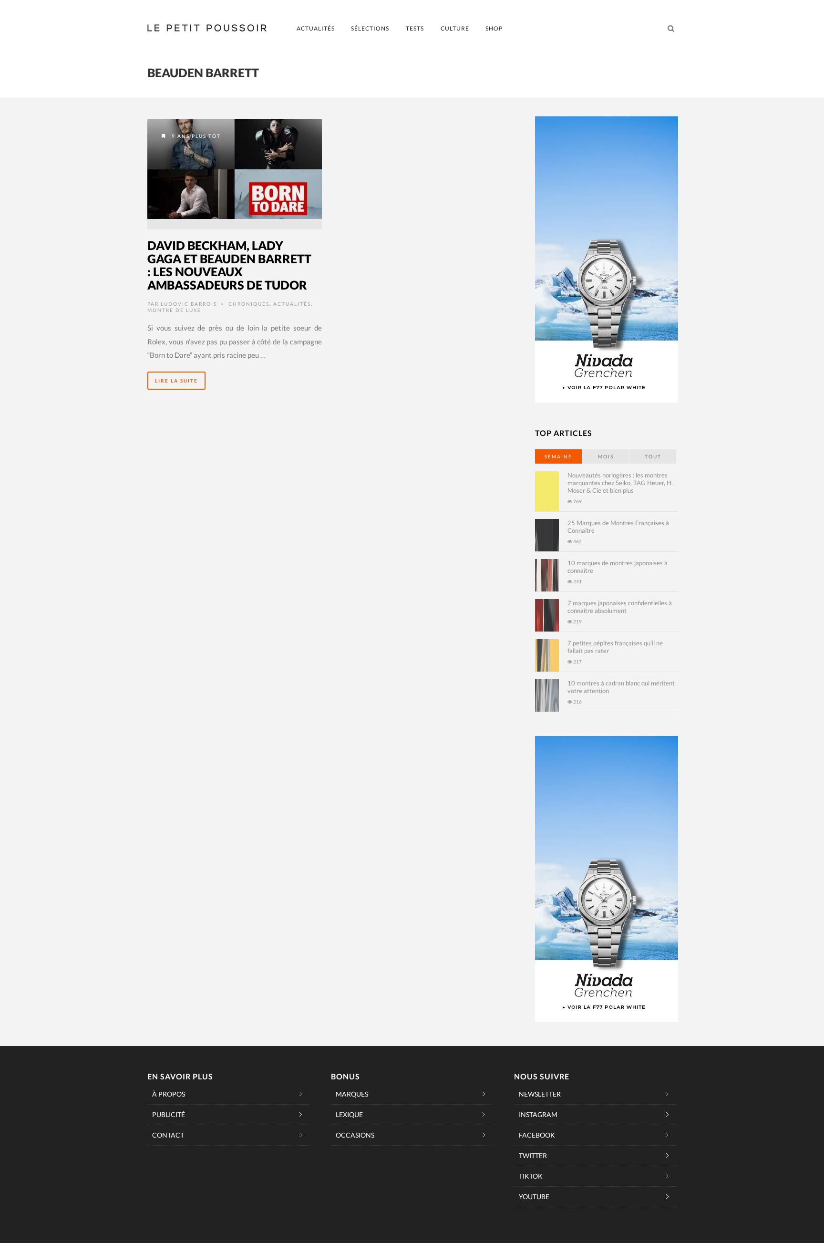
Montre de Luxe (174, 310)
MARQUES (352, 1094)
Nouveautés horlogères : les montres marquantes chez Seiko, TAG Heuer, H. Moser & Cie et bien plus (620, 482)
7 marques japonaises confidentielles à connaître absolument (619, 606)
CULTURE (455, 28)
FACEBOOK (537, 1135)
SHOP (494, 28)
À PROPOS (168, 1094)
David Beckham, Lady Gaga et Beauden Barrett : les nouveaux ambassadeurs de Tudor (229, 265)
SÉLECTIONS (370, 28)
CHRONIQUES (248, 304)
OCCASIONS (355, 1135)
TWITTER (533, 1155)
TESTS (415, 28)
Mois (606, 456)
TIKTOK (531, 1176)
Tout (653, 456)
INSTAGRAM (538, 1114)
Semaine (558, 456)
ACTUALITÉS (316, 28)
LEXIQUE (349, 1114)
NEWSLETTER (540, 1094)
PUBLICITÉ (168, 1114)
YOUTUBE (534, 1196)
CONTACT (168, 1135)
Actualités (292, 304)
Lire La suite (176, 380)
